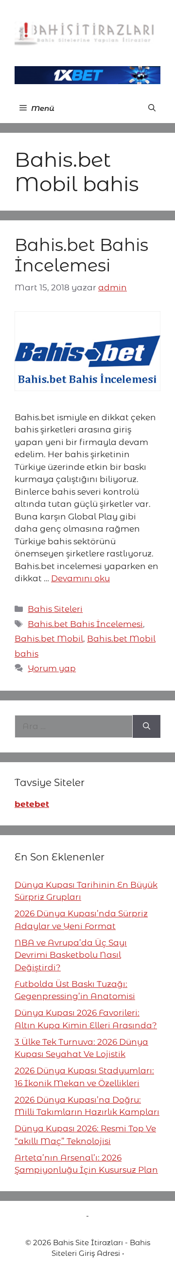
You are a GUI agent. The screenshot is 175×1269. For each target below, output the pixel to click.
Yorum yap (52, 668)
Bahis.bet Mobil (49, 638)
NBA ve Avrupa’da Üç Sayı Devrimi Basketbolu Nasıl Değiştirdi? (71, 955)
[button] (152, 108)
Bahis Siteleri (55, 609)
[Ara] (146, 726)
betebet (32, 804)
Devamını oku (80, 578)
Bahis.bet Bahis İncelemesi (81, 255)
